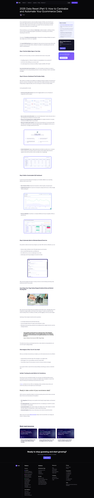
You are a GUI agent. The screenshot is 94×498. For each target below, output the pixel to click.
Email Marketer (27, 481)
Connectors (27, 491)
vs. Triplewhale (68, 472)
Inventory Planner (28, 484)
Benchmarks (54, 470)
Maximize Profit (41, 478)
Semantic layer (27, 493)
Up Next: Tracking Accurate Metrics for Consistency (65, 36)
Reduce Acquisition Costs (42, 479)
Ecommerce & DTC (41, 470)
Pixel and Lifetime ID (28, 495)
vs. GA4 (67, 477)
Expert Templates (55, 471)
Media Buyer (27, 483)
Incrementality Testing (28, 472)
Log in (69, 2)
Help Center (54, 472)
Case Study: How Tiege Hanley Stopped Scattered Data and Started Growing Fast (66, 33)
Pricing (67, 468)
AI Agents (27, 478)
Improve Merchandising (42, 483)
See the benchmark (64, 57)
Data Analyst (27, 482)
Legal (53, 479)
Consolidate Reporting (42, 481)
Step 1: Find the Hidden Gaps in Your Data (66, 24)
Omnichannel (40, 473)
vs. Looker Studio (69, 478)
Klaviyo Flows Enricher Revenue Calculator (71, 485)
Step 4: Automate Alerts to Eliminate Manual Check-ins (66, 30)
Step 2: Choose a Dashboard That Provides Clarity (66, 26)
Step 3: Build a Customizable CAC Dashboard (66, 28)
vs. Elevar (67, 476)
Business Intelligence (28, 471)
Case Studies (54, 469)
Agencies (40, 471)
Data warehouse (27, 492)
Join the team (54, 477)
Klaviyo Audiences (28, 475)
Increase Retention (41, 480)
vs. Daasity (68, 475)
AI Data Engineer (27, 480)
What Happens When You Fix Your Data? (66, 34)
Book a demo (63, 48)
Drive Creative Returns (42, 484)
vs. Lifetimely (68, 480)
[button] (24, 3)
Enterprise (40, 472)
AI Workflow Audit (28, 487)
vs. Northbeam (68, 473)
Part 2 (22, 384)
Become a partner (55, 478)
